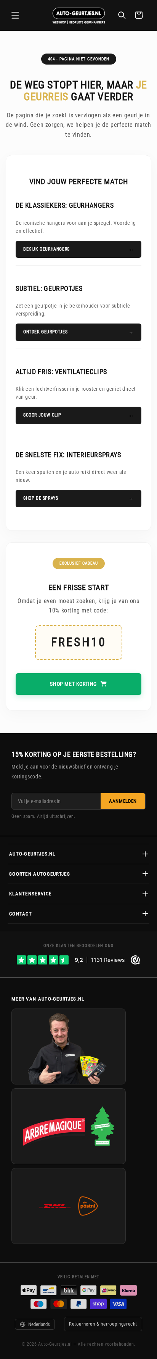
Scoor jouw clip (42, 415)
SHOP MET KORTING (73, 684)
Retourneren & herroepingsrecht (103, 1324)
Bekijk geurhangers (46, 249)
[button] (15, 15)
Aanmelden (123, 801)
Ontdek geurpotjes (45, 332)
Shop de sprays (40, 498)
